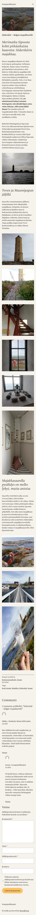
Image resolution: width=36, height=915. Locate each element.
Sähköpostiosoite (10, 856)
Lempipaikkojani (9, 4)
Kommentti (7, 819)
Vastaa (4, 752)
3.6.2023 (5, 724)
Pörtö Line (19, 147)
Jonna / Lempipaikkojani (15, 765)
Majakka (15, 688)
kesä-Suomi (6, 688)
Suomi (19, 680)
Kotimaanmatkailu (9, 680)
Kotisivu (5, 866)
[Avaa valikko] (33, 4)
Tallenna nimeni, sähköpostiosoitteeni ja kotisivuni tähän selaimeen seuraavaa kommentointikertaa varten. (18, 881)
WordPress (24, 910)
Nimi (4, 846)
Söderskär (23, 688)
